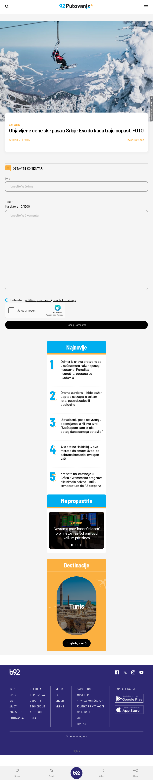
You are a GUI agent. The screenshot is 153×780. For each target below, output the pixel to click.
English (61, 700)
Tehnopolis (37, 706)
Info (12, 689)
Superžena (37, 694)
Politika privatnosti (90, 706)
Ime (7, 178)
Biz (12, 700)
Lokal (34, 718)
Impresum (82, 694)
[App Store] (129, 709)
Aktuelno (14, 124)
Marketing (83, 689)
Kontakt (82, 723)
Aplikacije (83, 712)
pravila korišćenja (64, 300)
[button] (71, 545)
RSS (79, 718)
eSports (35, 700)
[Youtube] (141, 672)
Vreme (60, 706)
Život (13, 706)
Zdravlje (16, 712)
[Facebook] (117, 672)
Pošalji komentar (76, 324)
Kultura (35, 689)
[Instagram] (133, 672)
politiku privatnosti (38, 300)
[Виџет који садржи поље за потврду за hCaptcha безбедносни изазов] (35, 310)
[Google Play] (129, 698)
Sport (14, 694)
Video (59, 689)
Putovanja (17, 718)
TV (57, 694)
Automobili (37, 712)
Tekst (9, 201)
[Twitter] (125, 672)
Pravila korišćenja (90, 700)
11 (8, 167)
